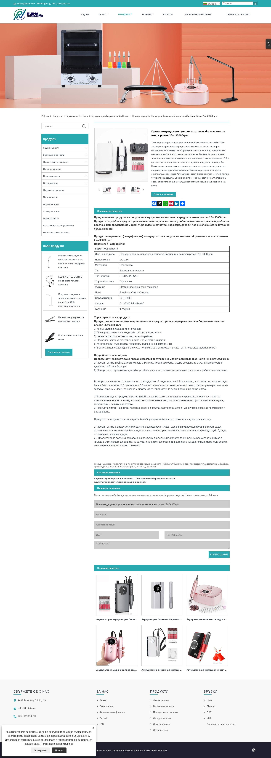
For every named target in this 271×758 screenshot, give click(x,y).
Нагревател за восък (53, 190)
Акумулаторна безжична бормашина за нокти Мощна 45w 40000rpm (162, 619)
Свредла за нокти (52, 169)
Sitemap (211, 706)
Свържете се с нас (238, 14)
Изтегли (168, 14)
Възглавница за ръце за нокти (58, 225)
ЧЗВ (102, 724)
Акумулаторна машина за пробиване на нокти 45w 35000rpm (117, 670)
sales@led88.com (26, 3)
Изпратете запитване (198, 14)
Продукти (124, 14)
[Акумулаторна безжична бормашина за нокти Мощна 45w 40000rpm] (161, 594)
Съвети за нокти (51, 176)
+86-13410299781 (61, 3)
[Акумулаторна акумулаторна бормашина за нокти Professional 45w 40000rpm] (116, 594)
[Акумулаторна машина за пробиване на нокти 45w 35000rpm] (116, 644)
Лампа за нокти (51, 148)
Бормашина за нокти (77, 116)
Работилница (106, 706)
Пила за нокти (50, 197)
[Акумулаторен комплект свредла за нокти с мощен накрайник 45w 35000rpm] (207, 594)
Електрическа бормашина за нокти (155, 478)
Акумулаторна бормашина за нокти (109, 116)
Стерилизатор (50, 183)
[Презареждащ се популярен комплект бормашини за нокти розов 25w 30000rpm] (107, 190)
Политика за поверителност (57, 743)
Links (209, 700)
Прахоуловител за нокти (55, 162)
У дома (85, 14)
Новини (146, 14)
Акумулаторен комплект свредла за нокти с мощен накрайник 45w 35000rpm (208, 619)
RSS (209, 712)
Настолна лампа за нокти (56, 232)
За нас (102, 14)
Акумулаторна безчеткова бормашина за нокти (120, 482)
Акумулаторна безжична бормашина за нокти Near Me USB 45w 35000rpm (162, 670)
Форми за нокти (51, 204)
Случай (103, 718)
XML (209, 718)
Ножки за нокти (51, 218)
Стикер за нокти (51, 211)
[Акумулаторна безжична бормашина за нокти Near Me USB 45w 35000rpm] (161, 644)
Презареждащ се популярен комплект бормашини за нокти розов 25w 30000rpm (174, 116)
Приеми (59, 750)
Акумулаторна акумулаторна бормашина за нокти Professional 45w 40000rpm (117, 619)
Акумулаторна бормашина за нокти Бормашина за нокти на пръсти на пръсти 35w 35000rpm (208, 670)
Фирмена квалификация (112, 712)
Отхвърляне (40, 750)
